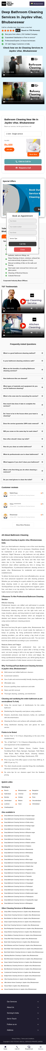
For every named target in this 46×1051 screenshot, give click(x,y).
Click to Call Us (25, 161)
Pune (33, 797)
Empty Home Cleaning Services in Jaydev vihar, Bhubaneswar (22, 975)
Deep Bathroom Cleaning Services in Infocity (17, 829)
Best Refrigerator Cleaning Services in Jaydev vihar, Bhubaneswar (23, 928)
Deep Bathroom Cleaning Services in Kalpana (17, 846)
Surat (19, 804)
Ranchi (6, 790)
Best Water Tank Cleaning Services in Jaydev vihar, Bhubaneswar (23, 948)
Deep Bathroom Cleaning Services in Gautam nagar (19, 815)
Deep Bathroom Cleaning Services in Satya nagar (18, 879)
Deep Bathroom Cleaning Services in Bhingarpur (18, 903)
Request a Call (25, 168)
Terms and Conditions (27, 1038)
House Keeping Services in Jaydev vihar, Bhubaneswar (20, 989)
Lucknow (7, 804)
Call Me (22, 244)
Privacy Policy (16, 1038)
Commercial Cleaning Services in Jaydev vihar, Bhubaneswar (22, 972)
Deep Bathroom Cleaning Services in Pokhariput (18, 886)
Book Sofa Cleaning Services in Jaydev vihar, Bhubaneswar (21, 942)
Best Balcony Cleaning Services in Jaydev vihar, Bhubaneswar (22, 965)
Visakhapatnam (8, 807)
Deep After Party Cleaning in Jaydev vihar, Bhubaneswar (20, 938)
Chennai (20, 794)
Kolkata (20, 797)
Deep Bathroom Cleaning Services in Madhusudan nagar (21, 893)
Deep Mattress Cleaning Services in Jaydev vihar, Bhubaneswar (23, 935)
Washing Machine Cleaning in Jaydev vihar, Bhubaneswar (21, 955)
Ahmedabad (35, 804)
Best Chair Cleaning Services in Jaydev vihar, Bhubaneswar (21, 925)
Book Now (33, 154)
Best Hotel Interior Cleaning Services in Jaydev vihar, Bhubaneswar (23, 952)
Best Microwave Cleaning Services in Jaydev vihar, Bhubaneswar (23, 959)
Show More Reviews (23, 525)
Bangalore (35, 790)
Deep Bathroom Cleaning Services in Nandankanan (19, 819)
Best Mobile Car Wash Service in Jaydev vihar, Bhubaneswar (22, 918)
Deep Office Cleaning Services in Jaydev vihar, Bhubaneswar (22, 911)
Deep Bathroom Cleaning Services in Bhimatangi (18, 852)
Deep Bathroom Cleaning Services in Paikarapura (18, 896)
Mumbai (6, 797)
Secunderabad (36, 800)
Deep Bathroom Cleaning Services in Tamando (18, 876)
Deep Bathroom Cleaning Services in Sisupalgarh (18, 883)
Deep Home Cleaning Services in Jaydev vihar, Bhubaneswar (22, 915)
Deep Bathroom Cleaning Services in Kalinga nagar (19, 825)
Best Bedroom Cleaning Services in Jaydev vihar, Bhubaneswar (22, 969)
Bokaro (20, 800)
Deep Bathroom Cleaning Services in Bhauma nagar (19, 832)
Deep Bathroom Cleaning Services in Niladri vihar (18, 866)
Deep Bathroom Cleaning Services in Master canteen (19, 842)
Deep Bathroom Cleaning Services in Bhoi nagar (18, 859)
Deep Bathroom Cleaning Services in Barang (17, 839)
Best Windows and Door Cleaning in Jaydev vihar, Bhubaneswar (23, 945)
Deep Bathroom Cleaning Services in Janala (17, 836)
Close (22, 250)
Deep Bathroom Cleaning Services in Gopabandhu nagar (21, 900)
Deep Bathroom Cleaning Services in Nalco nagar (18, 890)
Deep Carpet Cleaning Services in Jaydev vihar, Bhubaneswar (22, 922)
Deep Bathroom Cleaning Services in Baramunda (18, 849)
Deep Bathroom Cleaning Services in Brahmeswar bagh (20, 863)
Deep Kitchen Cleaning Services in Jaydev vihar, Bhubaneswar (22, 932)
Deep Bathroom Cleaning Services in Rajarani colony (19, 873)
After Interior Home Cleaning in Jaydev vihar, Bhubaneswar (21, 982)
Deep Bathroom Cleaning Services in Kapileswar (18, 869)
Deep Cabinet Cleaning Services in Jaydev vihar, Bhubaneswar (22, 962)
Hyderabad (7, 794)
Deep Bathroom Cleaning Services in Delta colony (18, 822)
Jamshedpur (8, 800)
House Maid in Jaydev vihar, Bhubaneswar (16, 986)
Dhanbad (35, 794)
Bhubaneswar (22, 790)
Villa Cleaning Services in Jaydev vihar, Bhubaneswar (20, 979)
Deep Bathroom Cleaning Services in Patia (16, 856)
